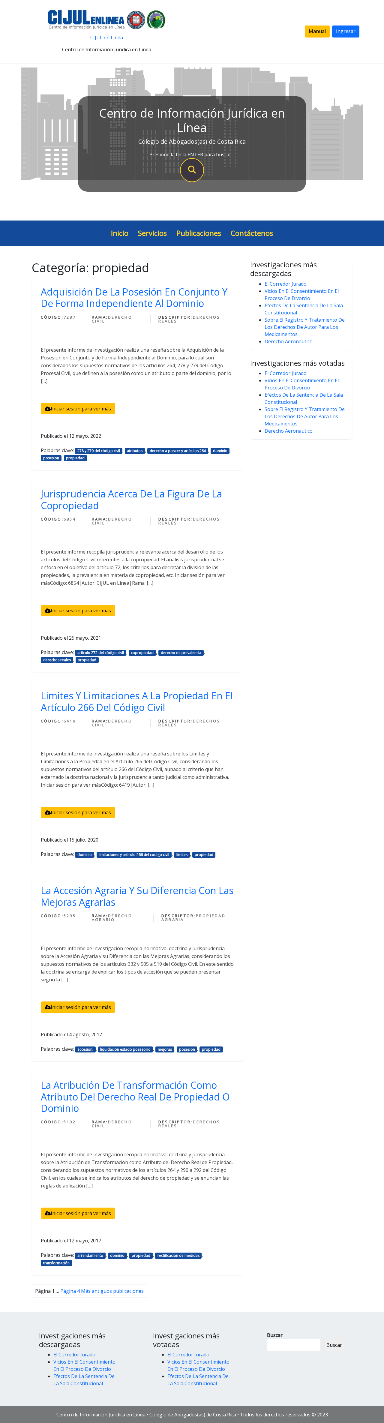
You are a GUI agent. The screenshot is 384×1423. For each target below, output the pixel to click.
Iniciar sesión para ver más (81, 408)
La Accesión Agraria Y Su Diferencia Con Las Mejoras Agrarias (137, 896)
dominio (220, 450)
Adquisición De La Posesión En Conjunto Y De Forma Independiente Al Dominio (134, 297)
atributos (134, 450)
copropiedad (142, 652)
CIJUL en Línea (106, 37)
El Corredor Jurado (286, 284)
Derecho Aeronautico (289, 341)
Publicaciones (198, 233)
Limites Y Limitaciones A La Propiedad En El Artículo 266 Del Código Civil (136, 701)
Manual (317, 31)
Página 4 (70, 1291)
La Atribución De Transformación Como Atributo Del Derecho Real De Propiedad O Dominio (135, 1097)
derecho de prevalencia (181, 652)
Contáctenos (252, 233)
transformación (56, 1262)
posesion (51, 458)
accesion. (85, 1049)
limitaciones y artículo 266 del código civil (134, 854)
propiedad (75, 458)
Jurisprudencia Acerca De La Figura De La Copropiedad (131, 499)
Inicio (119, 233)
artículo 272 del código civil (100, 652)
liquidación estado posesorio (125, 1049)
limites (182, 854)
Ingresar (346, 31)
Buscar (275, 1335)
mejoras (165, 1049)
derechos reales (57, 659)
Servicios (152, 233)
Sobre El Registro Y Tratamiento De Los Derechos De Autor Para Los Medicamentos (305, 327)
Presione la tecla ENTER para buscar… (192, 154)
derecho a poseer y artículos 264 (178, 450)
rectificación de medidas (179, 1255)
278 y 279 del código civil (98, 450)
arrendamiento (90, 1255)
